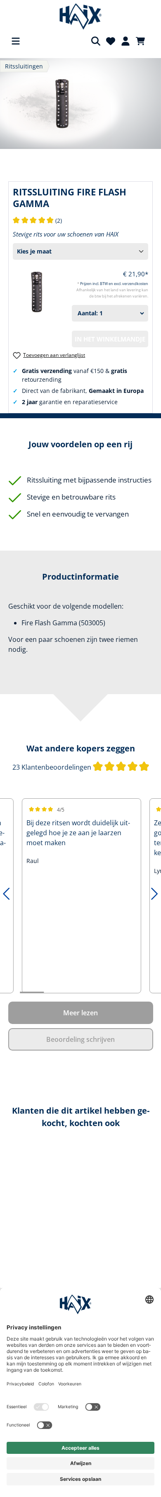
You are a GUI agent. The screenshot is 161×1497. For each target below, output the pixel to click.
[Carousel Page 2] (56, 992)
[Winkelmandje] (143, 41)
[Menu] (15, 41)
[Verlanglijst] (110, 41)
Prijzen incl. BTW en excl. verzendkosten (114, 283)
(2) (37, 220)
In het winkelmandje (110, 339)
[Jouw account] (125, 41)
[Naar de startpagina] (80, 16)
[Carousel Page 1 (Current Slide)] (32, 992)
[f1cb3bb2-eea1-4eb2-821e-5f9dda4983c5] (80, 103)
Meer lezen (80, 1012)
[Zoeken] (95, 41)
